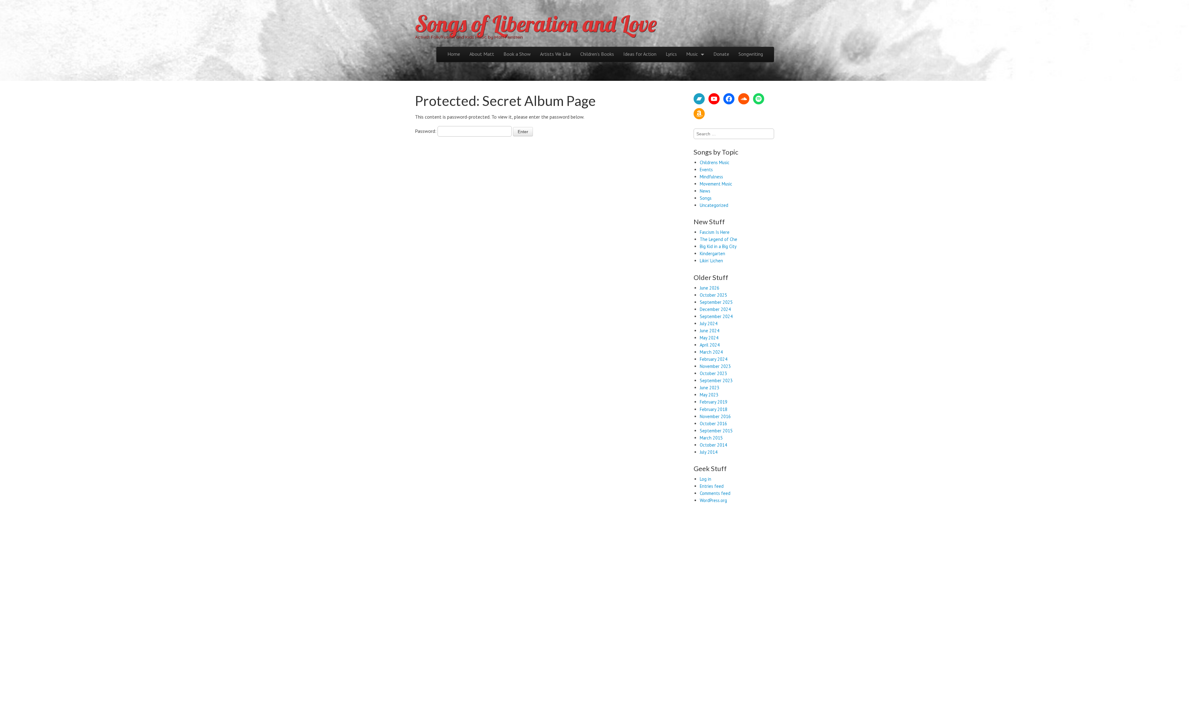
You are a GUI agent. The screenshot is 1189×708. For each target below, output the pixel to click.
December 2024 (715, 309)
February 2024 (713, 359)
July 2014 (708, 452)
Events (706, 170)
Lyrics (671, 54)
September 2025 (716, 302)
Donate (721, 54)
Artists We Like (555, 54)
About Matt (481, 54)
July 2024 (708, 323)
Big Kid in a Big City (718, 246)
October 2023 (713, 373)
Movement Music (716, 184)
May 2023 (709, 395)
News (705, 191)
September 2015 (716, 431)
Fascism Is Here (715, 232)
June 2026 (709, 288)
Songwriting (750, 54)
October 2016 (713, 423)
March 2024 (711, 352)
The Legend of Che (718, 239)
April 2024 (710, 345)
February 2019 (713, 402)
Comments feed (715, 493)
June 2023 (709, 388)
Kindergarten (712, 253)
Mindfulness (711, 177)
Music (692, 54)
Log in (705, 479)
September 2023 (716, 380)
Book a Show (517, 54)
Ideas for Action (639, 54)
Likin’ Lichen (711, 261)
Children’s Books (597, 54)
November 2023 (715, 366)
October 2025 (713, 295)
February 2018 (713, 409)
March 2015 (711, 438)
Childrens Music (715, 162)
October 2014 (713, 445)
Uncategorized (714, 205)
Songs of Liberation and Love (535, 23)
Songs (706, 198)
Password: (426, 131)
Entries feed (712, 486)
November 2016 (715, 416)
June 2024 (709, 331)
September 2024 (716, 316)
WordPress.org (713, 500)
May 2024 (709, 338)
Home (453, 54)
